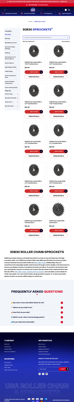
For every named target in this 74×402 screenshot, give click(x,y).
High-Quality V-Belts (10, 67)
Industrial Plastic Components (10, 82)
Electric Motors (9, 63)
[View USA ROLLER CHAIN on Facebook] (43, 374)
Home (30, 21)
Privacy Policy (8, 349)
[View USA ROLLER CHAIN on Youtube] (47, 374)
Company (9, 341)
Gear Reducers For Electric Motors (10, 58)
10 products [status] (66, 41)
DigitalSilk (66, 400)
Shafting (7, 53)
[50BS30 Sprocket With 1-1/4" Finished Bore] (34, 169)
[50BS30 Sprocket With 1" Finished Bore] (34, 209)
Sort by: (28, 41)
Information (45, 341)
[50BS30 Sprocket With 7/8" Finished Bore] (34, 130)
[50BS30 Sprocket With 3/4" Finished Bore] (58, 169)
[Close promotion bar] (71, 1)
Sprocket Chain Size (10, 98)
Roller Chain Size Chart (10, 370)
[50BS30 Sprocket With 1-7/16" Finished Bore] (34, 50)
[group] (37, 1)
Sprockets (8, 34)
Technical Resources (44, 354)
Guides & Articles (43, 351)
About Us (6, 344)
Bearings (7, 38)
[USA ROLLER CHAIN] (37, 10)
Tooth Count (8, 102)
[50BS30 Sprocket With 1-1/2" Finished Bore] (58, 130)
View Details (34, 77)
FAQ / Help (7, 367)
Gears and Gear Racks (11, 87)
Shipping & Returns (43, 349)
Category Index (8, 365)
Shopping (9, 359)
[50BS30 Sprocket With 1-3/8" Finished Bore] (58, 50)
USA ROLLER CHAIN (13, 399)
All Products (7, 362)
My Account (41, 344)
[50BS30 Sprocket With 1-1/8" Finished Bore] (34, 90)
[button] (66, 10)
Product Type (9, 94)
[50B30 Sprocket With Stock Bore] (58, 209)
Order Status (42, 346)
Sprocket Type (9, 106)
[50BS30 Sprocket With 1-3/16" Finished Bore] (58, 90)
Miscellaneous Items (11, 43)
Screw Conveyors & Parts (10, 76)
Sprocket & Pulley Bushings (10, 48)
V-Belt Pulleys (9, 71)
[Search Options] (68, 37)
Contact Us (7, 346)
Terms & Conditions (10, 351)
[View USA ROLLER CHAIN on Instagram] (39, 374)
